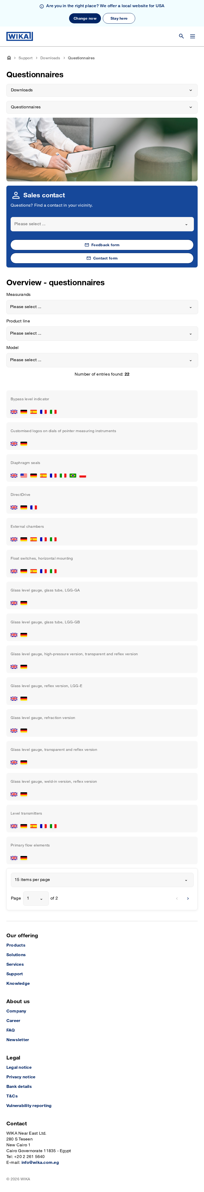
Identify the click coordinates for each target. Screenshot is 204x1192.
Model (12, 347)
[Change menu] (193, 36)
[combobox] (102, 224)
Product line (18, 321)
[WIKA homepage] (19, 36)
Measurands (18, 294)
